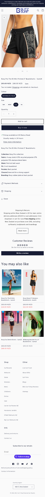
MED (10, 105)
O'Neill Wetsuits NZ (10, 415)
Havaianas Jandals (10, 410)
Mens (6, 387)
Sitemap (25, 391)
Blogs (24, 382)
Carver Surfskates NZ (11, 406)
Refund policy (6, 468)
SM (4, 105)
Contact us (8, 438)
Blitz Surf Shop (19, 493)
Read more (22, 231)
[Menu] (2, 10)
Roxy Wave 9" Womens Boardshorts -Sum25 (30, 299)
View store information (12, 142)
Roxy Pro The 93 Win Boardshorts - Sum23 (8, 299)
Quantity (4, 109)
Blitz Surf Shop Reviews (31, 387)
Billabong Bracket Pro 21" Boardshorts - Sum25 (31, 341)
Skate (6, 377)
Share (6, 199)
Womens (7, 382)
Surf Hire (26, 377)
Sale (5, 401)
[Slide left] (18, 71)
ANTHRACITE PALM (8, 96)
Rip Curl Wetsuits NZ (11, 420)
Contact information (8, 471)
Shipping (15, 87)
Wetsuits (7, 373)
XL (22, 105)
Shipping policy (27, 468)
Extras (6, 396)
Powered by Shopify (29, 493)
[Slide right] (27, 71)
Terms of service (16, 468)
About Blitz (26, 373)
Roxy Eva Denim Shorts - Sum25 (11, 340)
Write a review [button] (22, 253)
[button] (38, 10)
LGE (16, 105)
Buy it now (22, 127)
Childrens (7, 391)
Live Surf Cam (27, 368)
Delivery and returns (11, 433)
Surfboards (8, 368)
